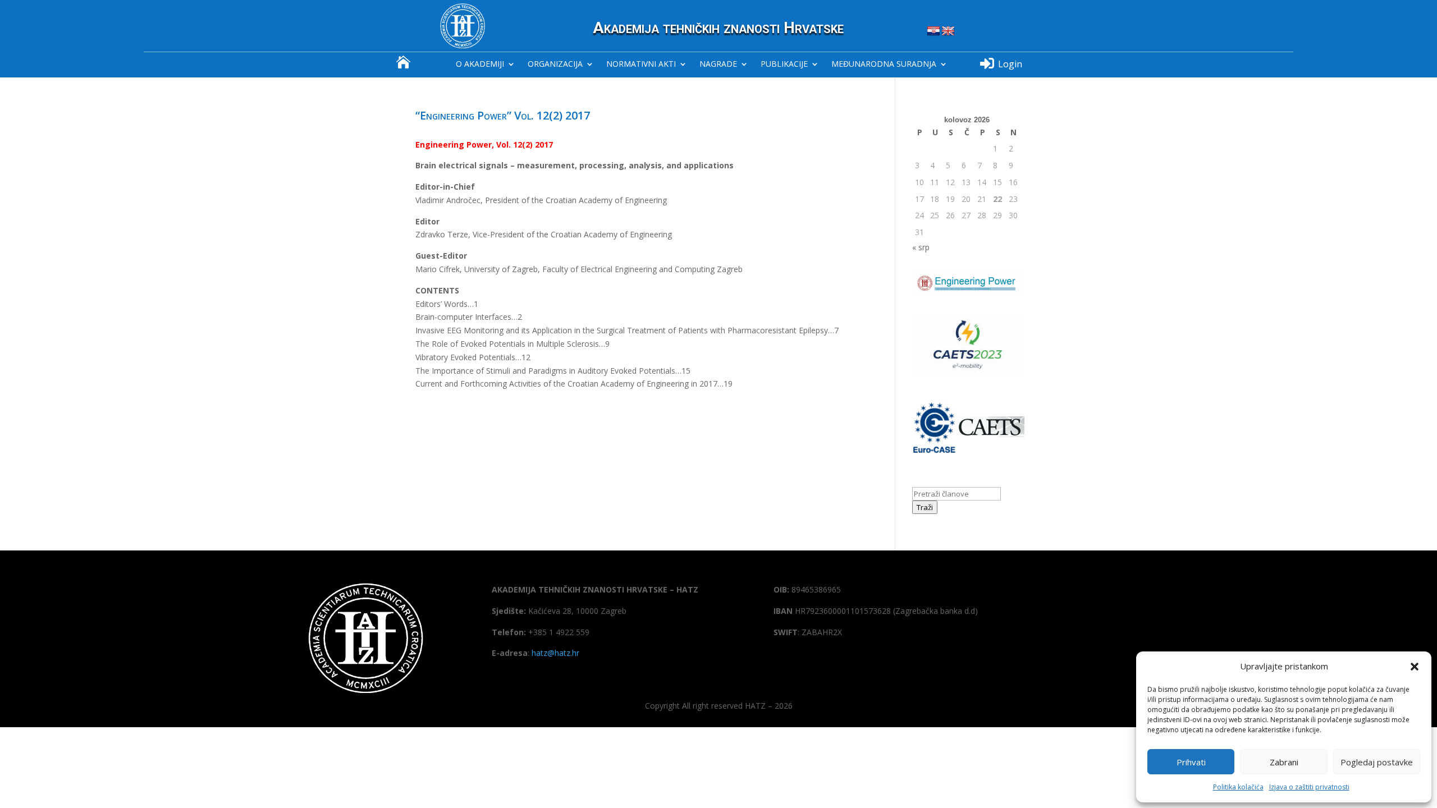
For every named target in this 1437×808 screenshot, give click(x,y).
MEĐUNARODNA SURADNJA (883, 64)
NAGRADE (718, 64)
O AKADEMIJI (480, 64)
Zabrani (1284, 762)
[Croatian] (933, 31)
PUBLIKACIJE (784, 64)
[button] (1414, 666)
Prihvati (1191, 762)
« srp (921, 247)
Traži (925, 507)
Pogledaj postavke (1376, 762)
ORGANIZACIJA (555, 64)
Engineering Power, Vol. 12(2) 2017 (484, 144)
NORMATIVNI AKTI (641, 64)
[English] (948, 31)
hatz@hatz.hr (555, 653)
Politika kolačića (1238, 787)
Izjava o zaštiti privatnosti (1309, 787)
